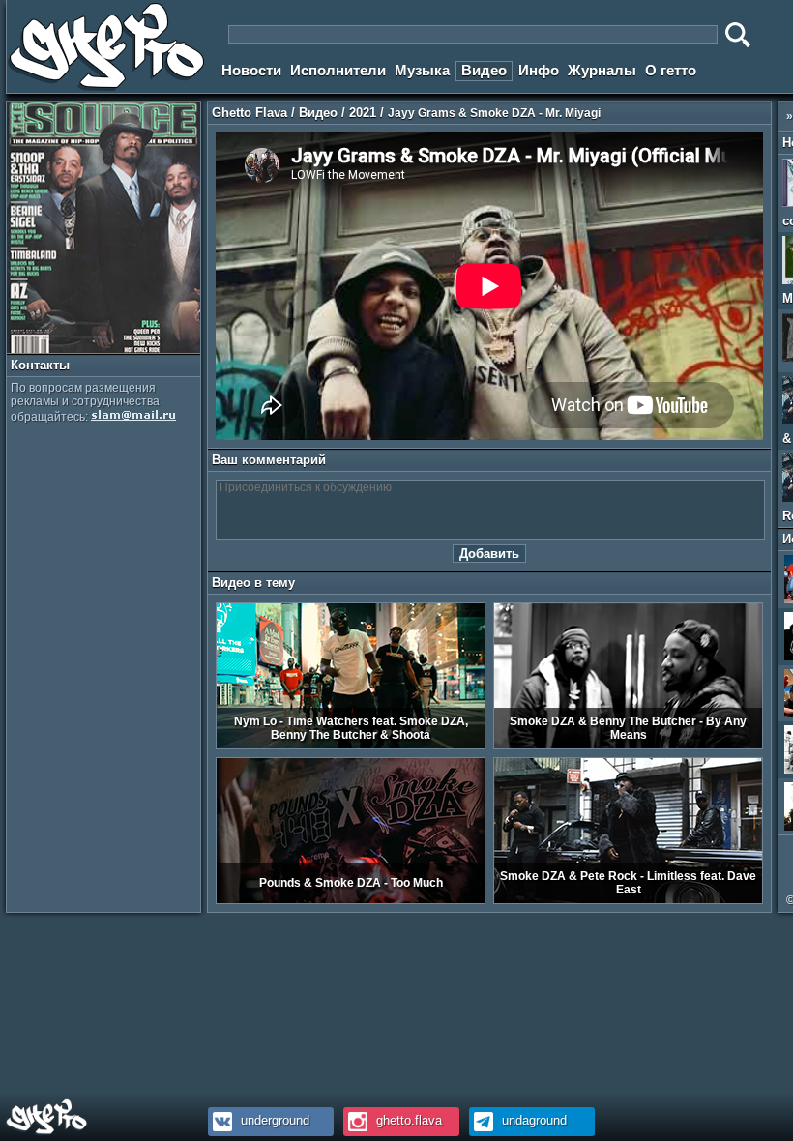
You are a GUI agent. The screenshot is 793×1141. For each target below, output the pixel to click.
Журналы (602, 70)
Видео (484, 70)
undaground (532, 1120)
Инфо (538, 70)
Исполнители (338, 70)
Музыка (422, 70)
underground (273, 1120)
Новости (251, 70)
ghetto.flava (407, 1120)
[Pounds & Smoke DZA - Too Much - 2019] (350, 900)
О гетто (670, 70)
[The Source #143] (103, 349)
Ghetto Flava (249, 112)
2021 (362, 112)
